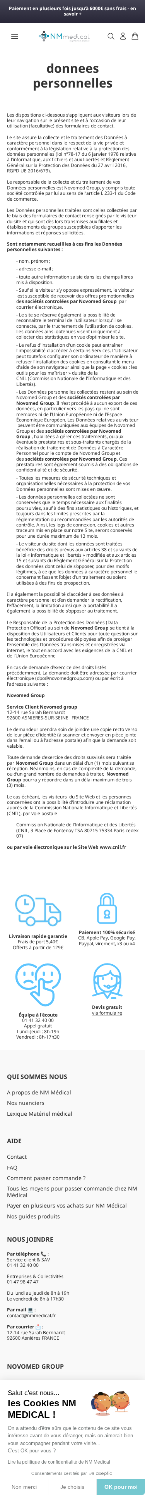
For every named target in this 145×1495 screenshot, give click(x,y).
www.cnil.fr (113, 847)
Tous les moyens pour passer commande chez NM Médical (72, 1192)
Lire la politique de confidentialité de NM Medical (59, 1462)
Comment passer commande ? (46, 1178)
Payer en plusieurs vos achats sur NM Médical (67, 1205)
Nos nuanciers (25, 1102)
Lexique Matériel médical (39, 1113)
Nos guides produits (33, 1216)
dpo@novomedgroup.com (64, 678)
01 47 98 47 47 (23, 1281)
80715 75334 (98, 830)
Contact (17, 1156)
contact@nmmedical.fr (31, 1315)
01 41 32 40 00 (23, 1265)
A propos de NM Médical (39, 1092)
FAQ (12, 1167)
